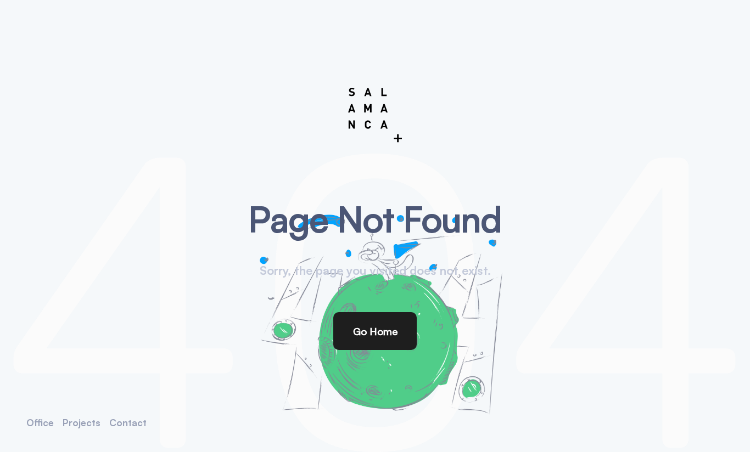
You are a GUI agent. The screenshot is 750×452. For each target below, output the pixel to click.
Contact (128, 422)
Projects (81, 422)
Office (40, 422)
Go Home (375, 331)
